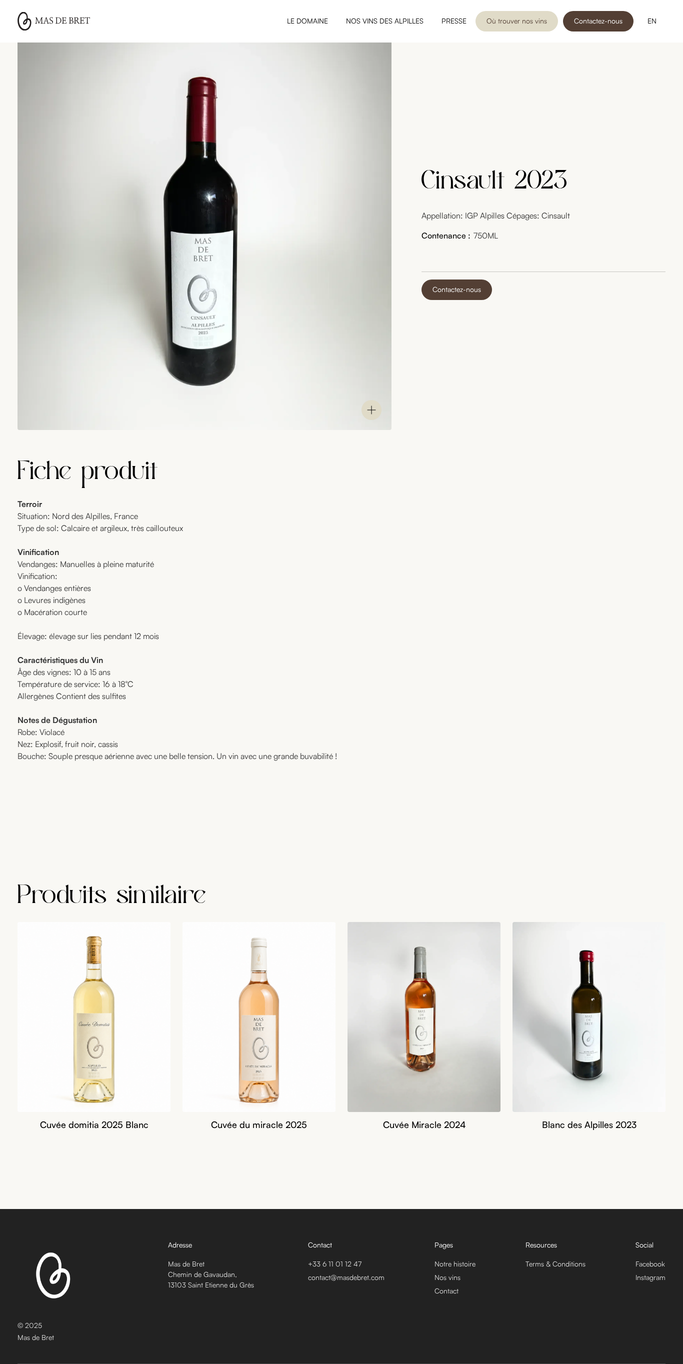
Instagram (651, 1277)
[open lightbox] (372, 410)
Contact (446, 1290)
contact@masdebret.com (346, 1277)
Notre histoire (455, 1264)
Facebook (650, 1264)
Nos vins (447, 1277)
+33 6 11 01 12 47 (335, 1264)
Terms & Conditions (556, 1264)
